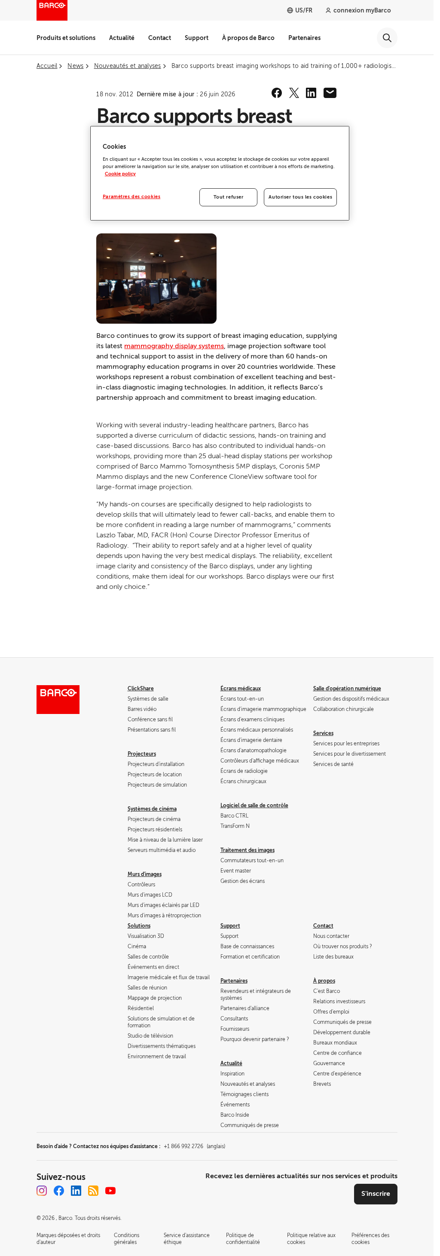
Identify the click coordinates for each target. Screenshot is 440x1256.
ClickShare (141, 689)
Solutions (139, 926)
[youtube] (110, 1191)
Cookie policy (120, 174)
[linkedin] (311, 93)
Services (323, 733)
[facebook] (277, 93)
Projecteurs (142, 754)
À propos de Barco (248, 37)
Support (196, 37)
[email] (330, 93)
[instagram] (42, 1191)
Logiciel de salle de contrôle (254, 806)
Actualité (121, 37)
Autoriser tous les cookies (300, 197)
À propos (324, 981)
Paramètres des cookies (132, 196)
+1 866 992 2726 (194, 1146)
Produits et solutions (66, 37)
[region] (220, 173)
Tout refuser (229, 197)
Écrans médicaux (240, 689)
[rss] (93, 1191)
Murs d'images (145, 874)
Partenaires (304, 37)
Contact (159, 37)
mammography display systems (174, 346)
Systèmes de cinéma (152, 809)
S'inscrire (375, 1194)
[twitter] (294, 93)
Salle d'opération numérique (347, 689)
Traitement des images (247, 850)
